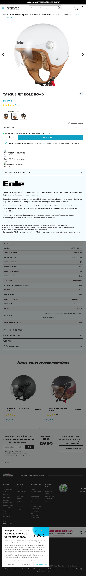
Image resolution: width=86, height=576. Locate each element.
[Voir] (23, 389)
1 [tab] (40, 429)
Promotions (7, 494)
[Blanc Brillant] (15, 116)
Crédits (69, 566)
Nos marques (7, 516)
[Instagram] (51, 443)
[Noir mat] (6, 116)
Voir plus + (6, 462)
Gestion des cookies (43, 572)
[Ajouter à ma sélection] (81, 94)
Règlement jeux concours (13, 569)
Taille (5, 124)
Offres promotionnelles (36, 491)
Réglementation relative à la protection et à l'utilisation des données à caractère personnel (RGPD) (52, 569)
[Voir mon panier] (82, 8)
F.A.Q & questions (59, 566)
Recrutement (7, 497)
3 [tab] (46, 429)
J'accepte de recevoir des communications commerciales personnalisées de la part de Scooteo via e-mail (19, 455)
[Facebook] (41, 443)
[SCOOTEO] (13, 7)
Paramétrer (26, 565)
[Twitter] (45, 443)
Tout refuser (10, 565)
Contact (74, 566)
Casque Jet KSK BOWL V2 (18, 410)
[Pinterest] (48, 443)
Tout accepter (41, 565)
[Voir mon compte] (76, 9)
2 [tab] (43, 429)
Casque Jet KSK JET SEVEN (57, 410)
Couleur (13, 111)
